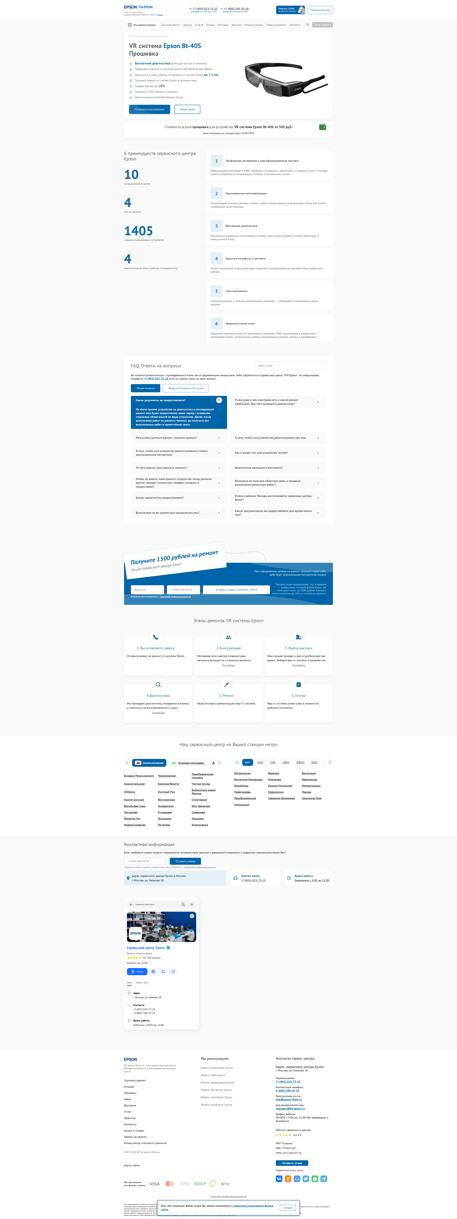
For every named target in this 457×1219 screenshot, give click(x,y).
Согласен (288, 1207)
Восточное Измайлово (248, 779)
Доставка (223, 24)
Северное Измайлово (281, 798)
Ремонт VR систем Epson (216, 1090)
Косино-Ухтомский (280, 785)
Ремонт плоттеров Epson (216, 1097)
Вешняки (273, 773)
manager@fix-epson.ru (290, 1108)
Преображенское (245, 798)
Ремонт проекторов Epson (217, 1082)
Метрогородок (311, 785)
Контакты (295, 24)
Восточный (309, 773)
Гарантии (237, 24)
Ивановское (309, 779)
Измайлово (241, 785)
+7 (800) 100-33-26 (236, 8)
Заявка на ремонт (276, 24)
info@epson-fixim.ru (289, 1099)
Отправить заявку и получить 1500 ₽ (236, 589)
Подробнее (228, 665)
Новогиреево (242, 792)
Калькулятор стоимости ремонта (145, 1143)
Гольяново (274, 779)
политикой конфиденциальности (175, 596)
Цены (186, 24)
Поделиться (279, 1178)
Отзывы (210, 24)
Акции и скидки (254, 24)
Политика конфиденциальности (228, 1196)
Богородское (242, 773)
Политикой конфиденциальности (200, 867)
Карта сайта (131, 1165)
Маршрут (140, 971)
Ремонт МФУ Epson (213, 1075)
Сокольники (241, 804)
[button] (127, 763)
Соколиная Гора (312, 798)
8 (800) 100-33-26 (287, 1090)
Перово (306, 792)
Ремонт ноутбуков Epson (216, 1104)
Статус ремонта (322, 24)
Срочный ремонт (170, 24)
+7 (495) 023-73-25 (205, 8)
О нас (198, 24)
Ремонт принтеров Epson (217, 1067)
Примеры (130, 1093)
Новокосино (276, 792)
